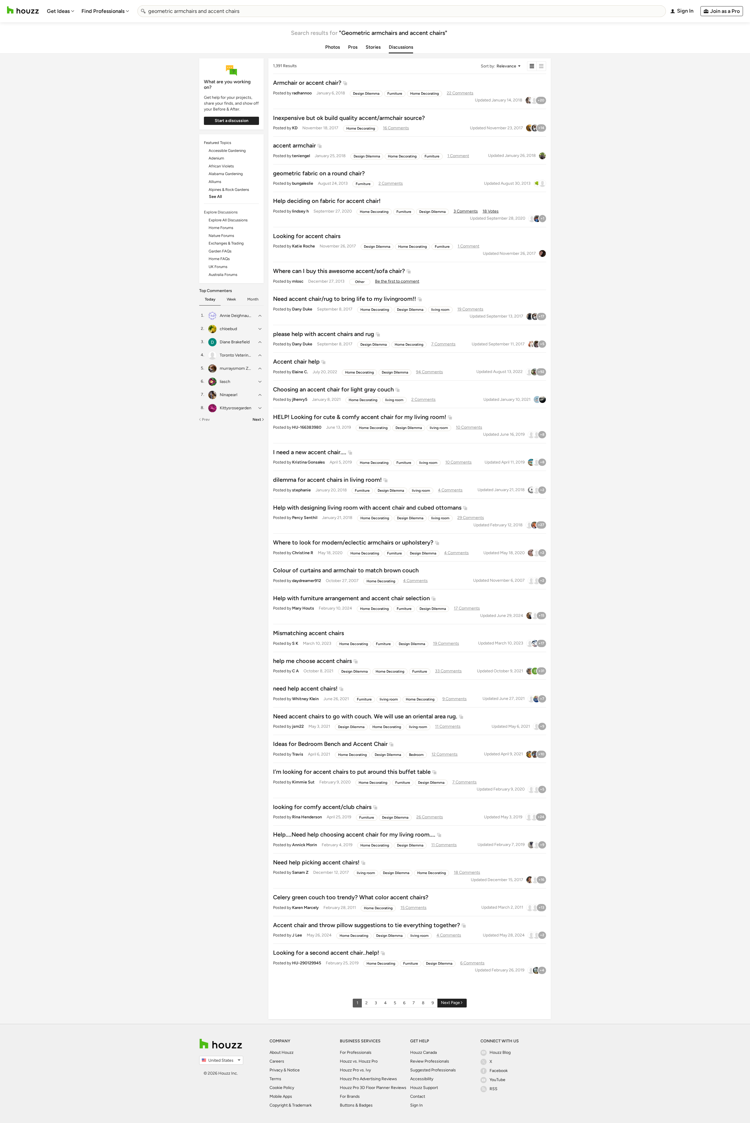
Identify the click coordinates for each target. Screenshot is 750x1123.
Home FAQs (219, 259)
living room (440, 310)
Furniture (394, 93)
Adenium (216, 158)
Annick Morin (304, 844)
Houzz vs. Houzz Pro (359, 1061)
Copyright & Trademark (291, 1105)
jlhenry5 (299, 399)
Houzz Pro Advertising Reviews (368, 1078)
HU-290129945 (306, 963)
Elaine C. (300, 371)
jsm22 (298, 726)
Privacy (276, 1070)
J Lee (297, 935)
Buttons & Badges (356, 1105)
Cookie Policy (282, 1087)
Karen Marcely (305, 907)
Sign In (416, 1105)
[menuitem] (60, 11)
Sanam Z (300, 872)
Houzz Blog (500, 1052)
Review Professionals (429, 1061)
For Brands (350, 1096)
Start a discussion (231, 120)
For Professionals (355, 1052)
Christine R (302, 552)
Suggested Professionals (433, 1070)
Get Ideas (58, 11)
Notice (293, 1070)
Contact (417, 1096)
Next (257, 419)
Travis (297, 754)
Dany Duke (302, 309)
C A (295, 671)
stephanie (301, 490)
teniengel (301, 155)
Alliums (215, 181)
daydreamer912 (306, 580)
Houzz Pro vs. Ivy (355, 1070)
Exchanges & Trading (226, 243)
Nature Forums (221, 235)
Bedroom (416, 755)
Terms (275, 1078)
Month (252, 299)
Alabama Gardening (226, 174)
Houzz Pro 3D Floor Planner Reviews (373, 1087)
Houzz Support (424, 1087)
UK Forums (218, 266)
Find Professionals (103, 11)
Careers (277, 1061)
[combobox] (401, 11)
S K (295, 643)
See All (215, 196)
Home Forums (221, 227)
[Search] (143, 11)
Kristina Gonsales (308, 462)
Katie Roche (303, 246)
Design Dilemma (366, 93)
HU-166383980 (306, 427)
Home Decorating (424, 93)
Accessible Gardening (227, 150)
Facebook (499, 1070)
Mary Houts (303, 608)
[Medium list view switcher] (541, 66)
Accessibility (421, 1078)
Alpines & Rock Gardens (229, 189)
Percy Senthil (304, 517)
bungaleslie (302, 183)
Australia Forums (223, 274)
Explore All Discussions (228, 220)
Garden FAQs (220, 251)
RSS (493, 1088)
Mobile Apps (281, 1096)
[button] (500, 66)
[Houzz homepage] (23, 10)
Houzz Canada (423, 1052)
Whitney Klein (305, 698)
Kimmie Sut (303, 782)
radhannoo (302, 93)
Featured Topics (217, 142)
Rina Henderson (307, 817)
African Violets (221, 166)
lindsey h (300, 211)
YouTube (497, 1079)
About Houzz (282, 1052)
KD (295, 127)
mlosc (298, 281)
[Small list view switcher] (532, 66)
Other (359, 282)
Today (210, 299)
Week (231, 299)
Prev (206, 419)
